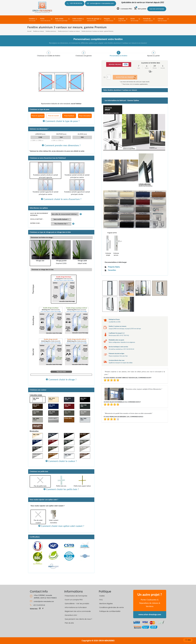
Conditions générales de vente (111, 607)
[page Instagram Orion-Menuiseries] (40, 609)
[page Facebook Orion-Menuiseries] (43, 609)
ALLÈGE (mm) (82, 134)
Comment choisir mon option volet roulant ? (62, 526)
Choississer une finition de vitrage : (42, 237)
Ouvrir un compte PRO (74, 600)
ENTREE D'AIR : (35, 223)
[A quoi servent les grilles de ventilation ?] (72, 224)
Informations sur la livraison (76, 607)
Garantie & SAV (71, 615)
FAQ (101, 600)
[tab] (48, 53)
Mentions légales (106, 603)
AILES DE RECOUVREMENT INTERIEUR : (39, 214)
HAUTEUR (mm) (61, 134)
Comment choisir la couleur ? (62, 461)
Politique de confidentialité (109, 611)
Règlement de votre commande (78, 611)
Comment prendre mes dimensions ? (62, 145)
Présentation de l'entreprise (76, 596)
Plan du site (69, 623)
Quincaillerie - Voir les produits (77, 603)
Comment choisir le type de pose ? (62, 121)
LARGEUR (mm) (40, 134)
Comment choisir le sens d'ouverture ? (62, 199)
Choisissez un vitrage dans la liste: (43, 269)
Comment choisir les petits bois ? (62, 489)
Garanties (112, 270)
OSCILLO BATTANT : (36, 219)
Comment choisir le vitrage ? (62, 379)
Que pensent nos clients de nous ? (78, 619)
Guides (102, 596)
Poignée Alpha (114, 267)
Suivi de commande (157, 9)
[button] (32, 18)
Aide (189, 640)
